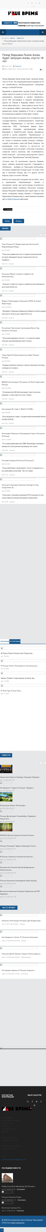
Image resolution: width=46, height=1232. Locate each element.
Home (12, 38)
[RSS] (28, 1102)
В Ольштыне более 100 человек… (13, 805)
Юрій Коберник (13, 199)
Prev (41, 235)
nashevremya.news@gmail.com (14, 1159)
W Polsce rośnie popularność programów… (17, 653)
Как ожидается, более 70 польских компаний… (20, 937)
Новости (20, 38)
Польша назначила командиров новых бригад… (19, 880)
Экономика (21, 1189)
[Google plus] (35, 3)
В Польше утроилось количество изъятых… (17, 856)
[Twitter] (31, 3)
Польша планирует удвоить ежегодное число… (18, 846)
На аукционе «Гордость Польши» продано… (17, 788)
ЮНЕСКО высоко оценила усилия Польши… (17, 835)
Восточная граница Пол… (12, 1208)
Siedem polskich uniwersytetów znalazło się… (18, 678)
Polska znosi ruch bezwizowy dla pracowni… (19, 1186)
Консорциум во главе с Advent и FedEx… (18, 409)
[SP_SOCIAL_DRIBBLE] (33, 6)
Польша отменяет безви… (12, 1197)
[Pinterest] (39, 3)
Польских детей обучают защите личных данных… (22, 953)
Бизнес (11, 264)
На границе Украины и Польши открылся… (19, 970)
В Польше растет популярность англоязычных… (20, 666)
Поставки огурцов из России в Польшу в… (18, 460)
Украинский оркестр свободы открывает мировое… (20, 777)
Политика (24, 974)
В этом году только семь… (11, 690)
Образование (26, 957)
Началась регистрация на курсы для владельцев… (22, 920)
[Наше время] (23, 13)
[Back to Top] (2, 1230)
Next (44, 235)
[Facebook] (28, 3)
